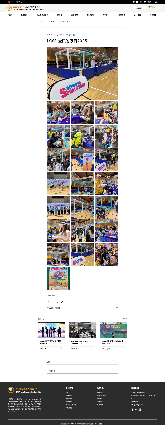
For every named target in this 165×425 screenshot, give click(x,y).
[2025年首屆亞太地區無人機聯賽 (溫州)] (113, 330)
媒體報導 (69, 402)
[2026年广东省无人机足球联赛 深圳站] (51, 330)
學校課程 (100, 392)
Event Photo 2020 (64, 22)
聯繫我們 (69, 408)
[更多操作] (117, 35)
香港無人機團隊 (71, 405)
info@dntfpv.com (137, 405)
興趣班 (99, 399)
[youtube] (137, 2)
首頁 (67, 392)
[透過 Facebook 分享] (48, 302)
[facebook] (133, 2)
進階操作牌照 (101, 396)
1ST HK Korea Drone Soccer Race (79, 342)
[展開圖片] (58, 112)
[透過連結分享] (62, 302)
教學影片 (100, 402)
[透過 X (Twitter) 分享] (53, 302)
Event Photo (51, 22)
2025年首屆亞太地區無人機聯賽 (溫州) (112, 342)
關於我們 (69, 399)
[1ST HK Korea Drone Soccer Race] (82, 330)
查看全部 (124, 319)
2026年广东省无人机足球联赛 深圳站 (51, 342)
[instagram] (140, 2)
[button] (156, 2)
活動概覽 (69, 396)
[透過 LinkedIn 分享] (57, 302)
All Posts (40, 22)
